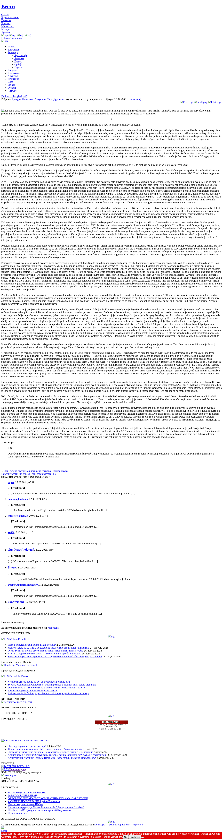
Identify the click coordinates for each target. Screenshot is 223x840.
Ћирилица (16, 38)
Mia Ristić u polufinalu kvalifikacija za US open (32, 690)
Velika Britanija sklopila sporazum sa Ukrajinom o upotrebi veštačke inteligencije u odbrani (55, 656)
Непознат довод (18, 769)
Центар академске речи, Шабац (25, 804)
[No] (142, 837)
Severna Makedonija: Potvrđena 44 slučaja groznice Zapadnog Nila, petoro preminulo (52, 684)
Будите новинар (10, 17)
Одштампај (135, 99)
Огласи (12, 87)
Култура (16, 99)
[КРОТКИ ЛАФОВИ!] (16, 702)
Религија (13, 52)
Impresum (138, 824)
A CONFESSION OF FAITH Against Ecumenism (34, 801)
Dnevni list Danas (18, 676)
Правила (6, 20)
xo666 (11, 532)
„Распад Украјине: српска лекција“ (27, 746)
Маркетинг (7, 26)
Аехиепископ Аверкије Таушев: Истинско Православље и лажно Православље (52, 757)
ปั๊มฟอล (12, 567)
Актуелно (13, 49)
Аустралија (20, 55)
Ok (125, 837)
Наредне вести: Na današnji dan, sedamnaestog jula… (29, 473)
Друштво (13, 76)
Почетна (12, 46)
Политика (13, 78)
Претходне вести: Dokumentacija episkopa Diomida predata (37, 471)
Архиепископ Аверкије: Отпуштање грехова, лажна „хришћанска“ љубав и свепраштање (58, 755)
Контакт (5, 23)
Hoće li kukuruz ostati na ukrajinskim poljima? (32, 644)
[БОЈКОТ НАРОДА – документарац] (8, 775)
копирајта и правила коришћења (112, 824)
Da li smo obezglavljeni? (14, 96)
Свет (10, 81)
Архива (5, 32)
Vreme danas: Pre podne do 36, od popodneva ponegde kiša (39, 681)
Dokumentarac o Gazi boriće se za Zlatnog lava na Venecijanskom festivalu (47, 687)
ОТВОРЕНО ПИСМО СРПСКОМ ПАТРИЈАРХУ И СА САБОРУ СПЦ (48, 798)
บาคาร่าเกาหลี (16, 602)
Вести (8, 6)
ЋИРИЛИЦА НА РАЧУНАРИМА (27, 792)
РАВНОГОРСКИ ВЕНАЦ (22, 795)
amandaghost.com (18, 499)
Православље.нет (17, 813)
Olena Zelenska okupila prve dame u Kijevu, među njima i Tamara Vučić (45, 650)
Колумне (13, 70)
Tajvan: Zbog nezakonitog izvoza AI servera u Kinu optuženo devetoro (44, 653)
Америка (19, 58)
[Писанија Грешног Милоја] (19, 665)
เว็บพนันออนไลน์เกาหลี (21, 549)
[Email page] (201, 102)
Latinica (5, 38)
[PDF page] (187, 102)
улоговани (53, 627)
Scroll (4, 830)
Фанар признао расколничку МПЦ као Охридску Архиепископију (45, 749)
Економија (14, 73)
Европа (18, 67)
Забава (11, 84)
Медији (5, 29)
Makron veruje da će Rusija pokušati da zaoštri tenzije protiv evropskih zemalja (48, 647)
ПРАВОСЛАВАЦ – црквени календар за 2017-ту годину (39, 810)
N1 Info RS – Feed (19, 639)
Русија (18, 61)
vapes (11, 482)
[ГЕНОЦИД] (15, 766)
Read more (135, 837)
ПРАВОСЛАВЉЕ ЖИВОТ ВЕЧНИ (29, 740)
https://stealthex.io (18, 515)
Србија (18, 64)
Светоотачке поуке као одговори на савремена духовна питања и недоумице (50, 752)
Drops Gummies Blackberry (23, 584)
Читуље (12, 90)
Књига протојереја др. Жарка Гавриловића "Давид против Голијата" (46, 807)
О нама (5, 14)
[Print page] (215, 102)
